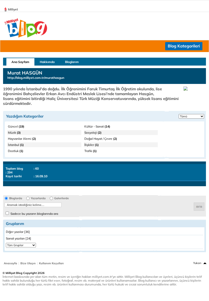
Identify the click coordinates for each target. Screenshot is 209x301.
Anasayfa (10, 263)
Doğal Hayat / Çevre (100, 139)
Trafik (90, 151)
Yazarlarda (38, 198)
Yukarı (197, 263)
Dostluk (15, 151)
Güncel (16, 126)
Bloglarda (15, 198)
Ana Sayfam (20, 62)
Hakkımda (47, 62)
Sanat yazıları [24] (18, 238)
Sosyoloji (92, 132)
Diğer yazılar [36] (18, 232)
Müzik (14, 132)
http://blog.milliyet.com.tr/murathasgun (35, 78)
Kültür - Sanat (97, 126)
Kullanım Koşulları (51, 263)
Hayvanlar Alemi (22, 139)
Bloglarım (72, 62)
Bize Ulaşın (28, 263)
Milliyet (13, 9)
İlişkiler (91, 145)
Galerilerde (61, 198)
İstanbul (16, 145)
